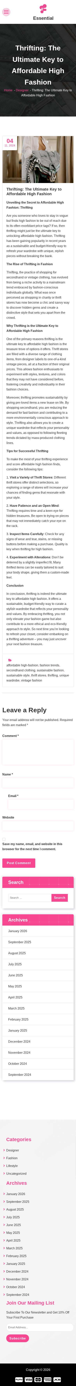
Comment (10, 735)
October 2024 (17, 1063)
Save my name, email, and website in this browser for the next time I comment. (32, 846)
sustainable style (18, 675)
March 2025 (16, 1008)
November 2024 (19, 1052)
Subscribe (17, 1338)
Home (8, 90)
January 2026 (17, 931)
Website (8, 817)
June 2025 (15, 975)
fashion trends (49, 665)
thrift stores (38, 675)
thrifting (53, 675)
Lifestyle (12, 1166)
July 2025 (15, 964)
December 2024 (19, 1041)
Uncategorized (16, 1173)
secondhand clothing (20, 670)
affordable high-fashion (22, 665)
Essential (43, 18)
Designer (22, 90)
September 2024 (19, 1074)
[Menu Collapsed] (6, 12)
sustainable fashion (50, 670)
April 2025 (15, 997)
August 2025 (17, 953)
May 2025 (15, 986)
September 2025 (19, 942)
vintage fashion (31, 680)
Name (7, 774)
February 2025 (18, 1019)
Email (13, 796)
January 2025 (17, 1030)
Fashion (12, 1158)
